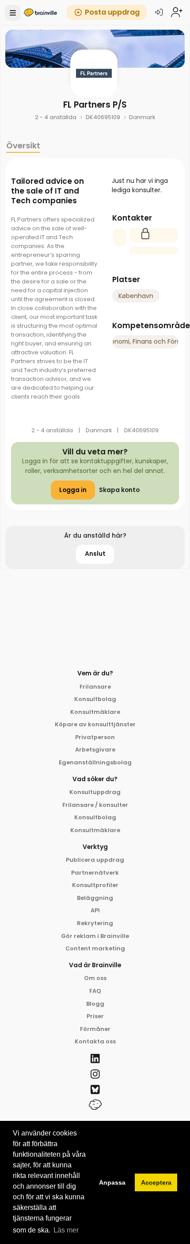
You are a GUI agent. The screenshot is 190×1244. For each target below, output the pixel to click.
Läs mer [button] (66, 1230)
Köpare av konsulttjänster (95, 724)
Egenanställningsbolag (95, 762)
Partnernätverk (95, 872)
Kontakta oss (95, 1041)
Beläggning (95, 898)
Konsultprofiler (95, 885)
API (95, 910)
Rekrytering (95, 923)
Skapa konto (119, 489)
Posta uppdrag (112, 12)
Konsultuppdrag (95, 792)
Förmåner (95, 1029)
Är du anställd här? (95, 535)
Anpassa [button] (112, 1182)
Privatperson (95, 737)
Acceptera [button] (156, 1182)
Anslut (95, 553)
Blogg (95, 1004)
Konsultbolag (95, 699)
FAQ (95, 991)
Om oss (95, 978)
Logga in (73, 489)
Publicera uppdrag (95, 860)
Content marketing (95, 948)
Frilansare (95, 686)
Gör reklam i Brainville (95, 936)
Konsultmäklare (95, 712)
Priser (95, 1016)
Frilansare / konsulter (95, 805)
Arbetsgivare (95, 749)
